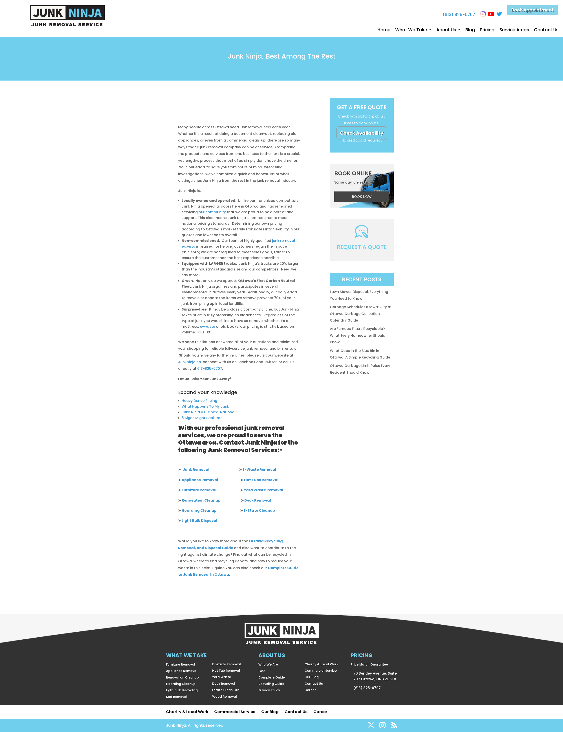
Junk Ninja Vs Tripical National (208, 412)
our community (213, 212)
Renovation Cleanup (182, 677)
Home (383, 30)
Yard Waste (221, 677)
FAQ (261, 671)
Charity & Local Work (321, 664)
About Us (446, 30)
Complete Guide (271, 677)
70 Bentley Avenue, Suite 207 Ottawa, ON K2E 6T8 (375, 676)
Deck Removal (223, 683)
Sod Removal (176, 697)
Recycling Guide (271, 684)
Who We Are (268, 664)
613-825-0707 (209, 368)
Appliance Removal (181, 671)
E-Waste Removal (226, 664)
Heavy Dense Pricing (199, 400)
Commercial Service (321, 670)
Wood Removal (224, 696)
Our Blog (312, 677)
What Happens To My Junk (205, 406)
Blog (470, 30)
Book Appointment (532, 10)
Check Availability (361, 133)
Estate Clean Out (225, 690)
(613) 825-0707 (459, 15)
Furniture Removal (180, 664)
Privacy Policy (269, 690)
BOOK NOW (362, 196)
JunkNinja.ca (189, 361)
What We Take (411, 30)
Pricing (487, 30)
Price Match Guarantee (369, 664)
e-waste (207, 326)
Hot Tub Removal (226, 670)
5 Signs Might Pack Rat (202, 417)
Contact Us (546, 30)
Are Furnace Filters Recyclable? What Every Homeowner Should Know (357, 335)
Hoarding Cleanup (181, 684)
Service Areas (514, 30)
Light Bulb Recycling (182, 690)
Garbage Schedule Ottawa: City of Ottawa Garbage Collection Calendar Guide (360, 313)
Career (310, 690)
